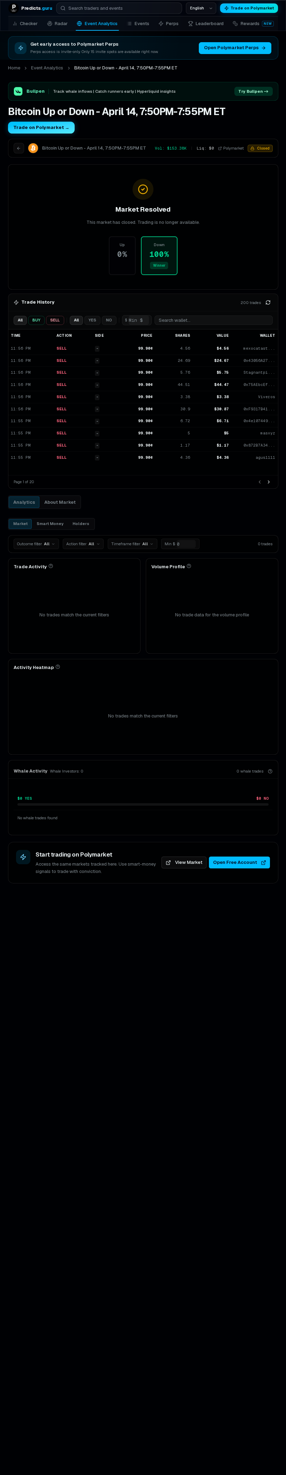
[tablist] (44, 502)
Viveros (266, 396)
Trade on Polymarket (252, 8)
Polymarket (233, 148)
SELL (55, 320)
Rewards (256, 23)
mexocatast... (259, 348)
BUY (36, 320)
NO (109, 320)
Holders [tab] (81, 523)
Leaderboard (210, 23)
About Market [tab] (60, 502)
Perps (172, 23)
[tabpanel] (143, 673)
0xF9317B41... (259, 408)
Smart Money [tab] (50, 523)
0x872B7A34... (259, 445)
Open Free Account (235, 862)
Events (142, 23)
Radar (61, 23)
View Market (188, 862)
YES (92, 320)
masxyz (268, 433)
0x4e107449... (259, 420)
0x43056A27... (259, 360)
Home (14, 68)
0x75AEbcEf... (259, 384)
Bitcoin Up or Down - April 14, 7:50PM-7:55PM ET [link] (126, 68)
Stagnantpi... (259, 372)
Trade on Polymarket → (41, 127)
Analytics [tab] (24, 502)
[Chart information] (50, 566)
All (20, 320)
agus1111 (265, 457)
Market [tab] (20, 523)
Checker (29, 23)
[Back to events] (19, 148)
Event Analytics (101, 23)
